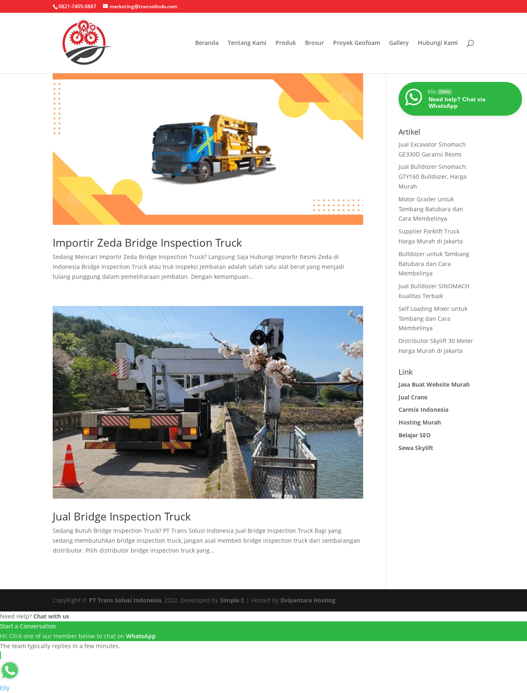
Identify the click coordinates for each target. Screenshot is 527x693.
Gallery (399, 43)
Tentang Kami (247, 43)
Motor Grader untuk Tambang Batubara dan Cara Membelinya (431, 209)
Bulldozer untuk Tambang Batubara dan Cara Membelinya (434, 264)
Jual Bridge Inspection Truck (122, 516)
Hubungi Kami (438, 43)
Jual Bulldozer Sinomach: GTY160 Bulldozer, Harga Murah (433, 176)
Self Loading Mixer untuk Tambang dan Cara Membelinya (433, 318)
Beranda (207, 43)
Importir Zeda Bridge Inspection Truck (147, 242)
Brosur (314, 43)
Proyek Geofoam (356, 43)
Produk (285, 43)
